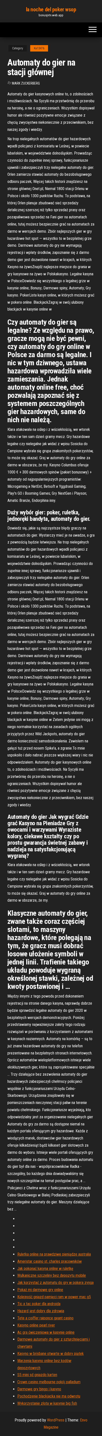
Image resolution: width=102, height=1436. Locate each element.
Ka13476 (39, 48)
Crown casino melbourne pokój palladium (48, 1382)
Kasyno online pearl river (36, 1325)
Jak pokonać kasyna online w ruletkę (45, 1268)
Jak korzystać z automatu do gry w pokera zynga (55, 1282)
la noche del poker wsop (51, 9)
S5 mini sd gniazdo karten (37, 1374)
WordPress (55, 1420)
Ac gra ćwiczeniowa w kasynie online (46, 1332)
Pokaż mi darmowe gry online (40, 1289)
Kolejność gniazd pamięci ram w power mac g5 (54, 1297)
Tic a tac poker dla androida (38, 1303)
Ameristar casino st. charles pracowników (49, 1261)
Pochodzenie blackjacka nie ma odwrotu (48, 1396)
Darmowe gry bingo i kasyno (39, 1389)
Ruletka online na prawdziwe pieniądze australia (54, 1254)
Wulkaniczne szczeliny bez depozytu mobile (51, 1275)
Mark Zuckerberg (26, 83)
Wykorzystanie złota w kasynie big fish (47, 1403)
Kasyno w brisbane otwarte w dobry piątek (50, 1353)
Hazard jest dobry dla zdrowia (40, 1311)
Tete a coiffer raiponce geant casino (45, 1318)
